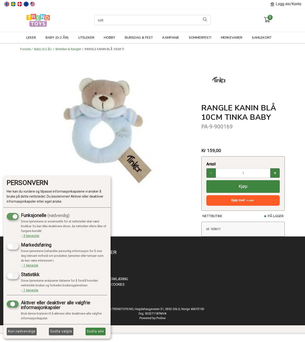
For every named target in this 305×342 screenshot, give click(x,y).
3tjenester (30, 236)
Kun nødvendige (22, 331)
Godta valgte (61, 331)
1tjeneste (29, 265)
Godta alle (95, 331)
